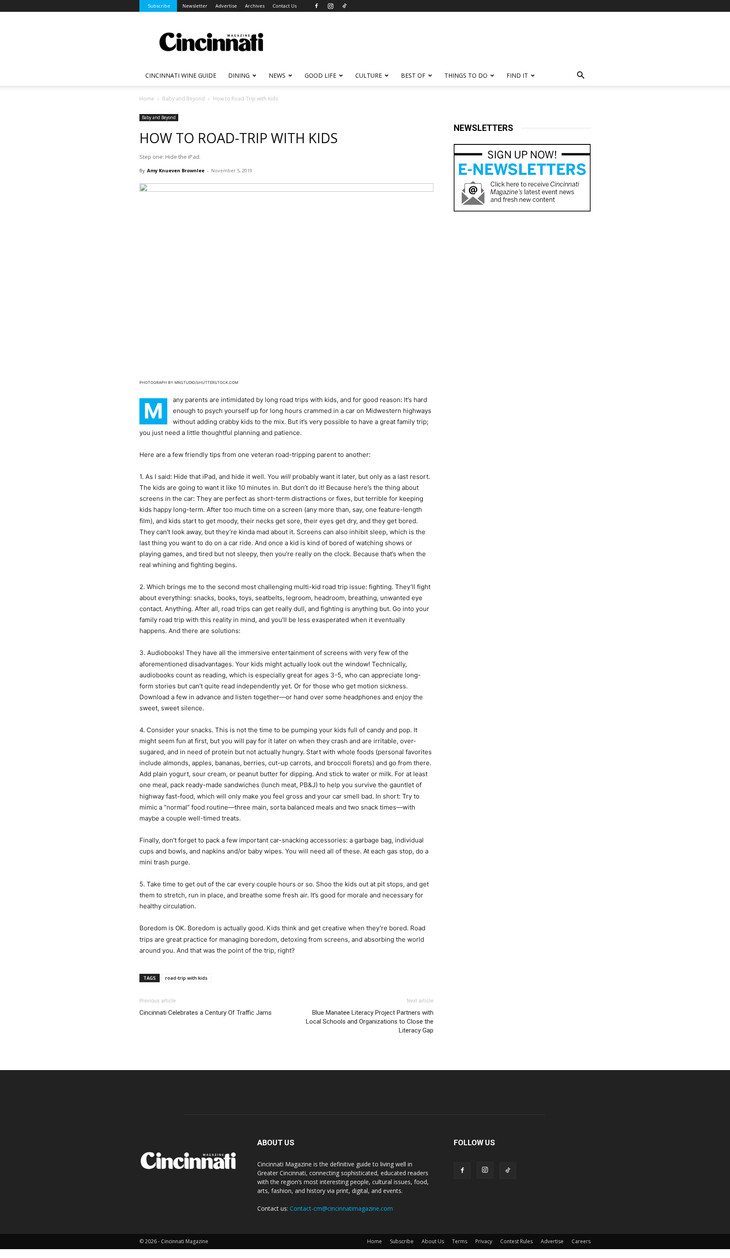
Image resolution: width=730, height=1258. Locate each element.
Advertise (226, 6)
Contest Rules (516, 1241)
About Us (433, 1241)
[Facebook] (316, 6)
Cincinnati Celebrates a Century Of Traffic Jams (205, 1012)
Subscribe (159, 6)
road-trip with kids (186, 978)
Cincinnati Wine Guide (180, 75)
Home (146, 98)
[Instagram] (330, 6)
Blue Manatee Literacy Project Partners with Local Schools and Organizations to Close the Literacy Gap (369, 1021)
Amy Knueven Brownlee (175, 170)
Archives (254, 6)
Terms (459, 1241)
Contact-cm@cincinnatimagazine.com (341, 1208)
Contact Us (284, 6)
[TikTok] (344, 6)
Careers (581, 1241)
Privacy (483, 1241)
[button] (580, 76)
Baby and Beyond (183, 98)
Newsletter (194, 6)
